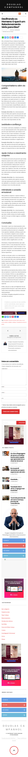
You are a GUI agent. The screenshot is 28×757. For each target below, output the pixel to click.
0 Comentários (14, 481)
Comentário (5, 368)
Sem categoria (5, 609)
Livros (3, 636)
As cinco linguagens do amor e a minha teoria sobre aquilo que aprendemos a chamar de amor (17, 457)
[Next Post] (20, 330)
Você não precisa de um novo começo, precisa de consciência (17, 500)
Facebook (6, 540)
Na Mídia (4, 624)
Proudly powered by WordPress (8, 738)
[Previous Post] (8, 330)
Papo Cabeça (5, 615)
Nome (3, 386)
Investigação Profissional (8, 633)
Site (2, 398)
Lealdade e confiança (12, 322)
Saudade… (14, 479)
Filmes (3, 639)
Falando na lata (6, 612)
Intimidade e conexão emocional (10, 320)
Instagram (6, 550)
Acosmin (14, 740)
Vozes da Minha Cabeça (15, 466)
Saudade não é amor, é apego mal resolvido (17, 488)
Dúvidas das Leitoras (8, 31)
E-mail (3, 392)
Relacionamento (14, 451)
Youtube (6, 545)
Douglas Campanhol (14, 5)
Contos (3, 630)
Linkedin (6, 555)
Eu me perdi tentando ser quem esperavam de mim (17, 470)
